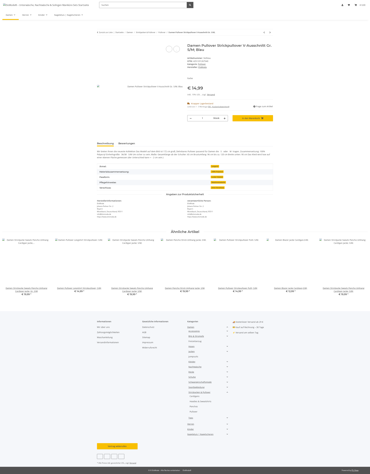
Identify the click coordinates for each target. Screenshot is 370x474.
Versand (211, 94)
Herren (190, 424)
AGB (144, 332)
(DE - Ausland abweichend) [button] (218, 106)
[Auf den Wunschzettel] (176, 49)
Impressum (147, 342)
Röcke (191, 372)
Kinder (190, 429)
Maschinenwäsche (218, 182)
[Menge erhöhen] (224, 118)
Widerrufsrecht (149, 347)
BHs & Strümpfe (196, 336)
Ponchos (194, 406)
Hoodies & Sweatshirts (200, 401)
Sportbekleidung (196, 387)
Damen (190, 327)
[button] (342, 5)
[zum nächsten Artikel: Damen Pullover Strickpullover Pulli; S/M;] (270, 32)
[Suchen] (190, 5)
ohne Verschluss (218, 188)
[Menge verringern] (190, 118)
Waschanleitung (105, 337)
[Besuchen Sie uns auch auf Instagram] (114, 456)
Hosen (191, 346)
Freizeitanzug (194, 341)
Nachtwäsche (194, 366)
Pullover (202, 64)
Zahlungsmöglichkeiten (108, 332)
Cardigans (194, 396)
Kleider (191, 361)
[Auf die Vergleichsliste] (169, 49)
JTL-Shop (355, 470)
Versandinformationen (108, 342)
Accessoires (194, 331)
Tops (190, 417)
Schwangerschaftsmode (200, 382)
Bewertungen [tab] (126, 143)
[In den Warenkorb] (99, 42)
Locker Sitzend (217, 177)
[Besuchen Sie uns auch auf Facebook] (100, 456)
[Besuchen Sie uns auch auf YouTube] (107, 456)
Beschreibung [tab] (105, 143)
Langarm (215, 166)
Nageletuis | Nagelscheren (200, 434)
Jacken (191, 351)
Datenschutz (148, 327)
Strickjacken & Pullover (199, 392)
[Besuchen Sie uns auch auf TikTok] (121, 456)
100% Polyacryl (217, 172)
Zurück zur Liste (106, 32)
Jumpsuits (193, 356)
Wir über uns (103, 327)
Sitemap (146, 337)
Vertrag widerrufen (117, 446)
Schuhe (192, 377)
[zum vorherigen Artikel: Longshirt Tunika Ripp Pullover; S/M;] (264, 32)
